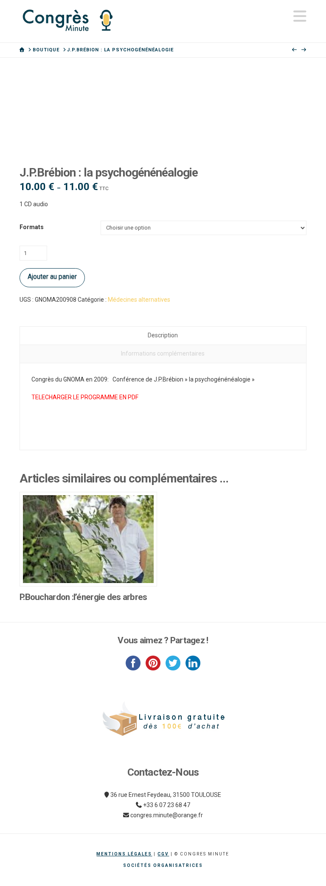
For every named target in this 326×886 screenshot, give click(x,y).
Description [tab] (163, 335)
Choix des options (88, 571)
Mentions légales (124, 854)
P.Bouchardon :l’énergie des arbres (83, 597)
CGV (163, 854)
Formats (32, 227)
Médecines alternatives (139, 299)
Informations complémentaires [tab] (163, 353)
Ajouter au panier (52, 276)
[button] (299, 16)
